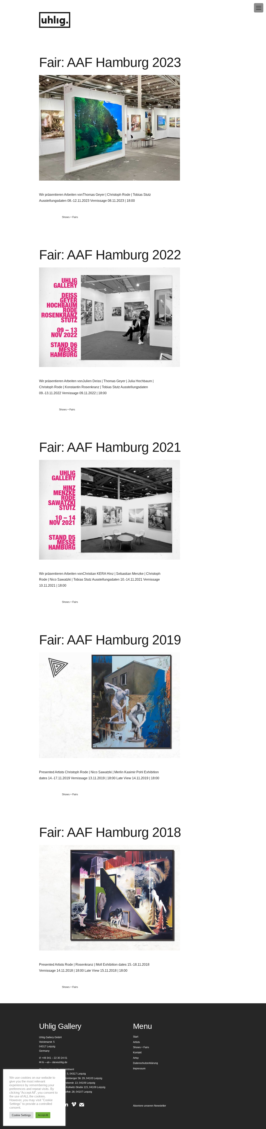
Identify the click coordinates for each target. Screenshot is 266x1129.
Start (135, 1036)
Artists (136, 1042)
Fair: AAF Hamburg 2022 (110, 254)
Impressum (139, 1068)
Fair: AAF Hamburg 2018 (110, 832)
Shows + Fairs (70, 217)
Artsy (136, 1057)
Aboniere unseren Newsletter (149, 1105)
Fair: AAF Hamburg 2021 (110, 447)
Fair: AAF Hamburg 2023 (110, 62)
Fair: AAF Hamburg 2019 (110, 639)
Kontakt (137, 1052)
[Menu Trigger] (258, 7)
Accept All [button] (43, 1115)
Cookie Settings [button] (21, 1115)
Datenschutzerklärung (145, 1063)
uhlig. (55, 20)
